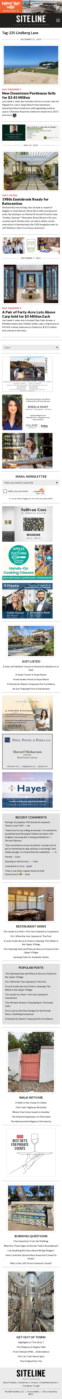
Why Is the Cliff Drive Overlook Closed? (31, 1263)
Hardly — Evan (12, 856)
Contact (34, 1382)
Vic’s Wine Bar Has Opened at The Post (31, 936)
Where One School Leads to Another (31, 1112)
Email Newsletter (49, 1382)
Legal (37, 1386)
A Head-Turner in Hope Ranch (31, 674)
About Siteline (10, 1382)
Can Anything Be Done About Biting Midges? (30, 1250)
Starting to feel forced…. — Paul (21, 861)
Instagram (27, 1386)
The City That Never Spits (31, 1356)
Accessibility (33, 1391)
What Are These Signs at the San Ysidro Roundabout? (31, 1245)
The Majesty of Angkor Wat (31, 1347)
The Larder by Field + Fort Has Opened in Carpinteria (31, 931)
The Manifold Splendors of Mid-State (31, 1116)
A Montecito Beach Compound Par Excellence (31, 684)
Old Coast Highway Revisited (31, 1107)
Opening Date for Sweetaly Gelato (31, 957)
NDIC (31, 1394)
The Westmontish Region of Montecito (31, 1121)
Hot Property (11, 89)
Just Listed (9, 195)
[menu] (58, 20)
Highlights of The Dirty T (31, 1342)
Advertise (23, 1382)
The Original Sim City (31, 1361)
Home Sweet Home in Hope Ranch (31, 679)
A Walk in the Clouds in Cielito (31, 1102)
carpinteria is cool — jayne (18, 866)
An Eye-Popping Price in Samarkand (31, 688)
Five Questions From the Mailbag (31, 1241)
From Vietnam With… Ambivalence (31, 1351)
